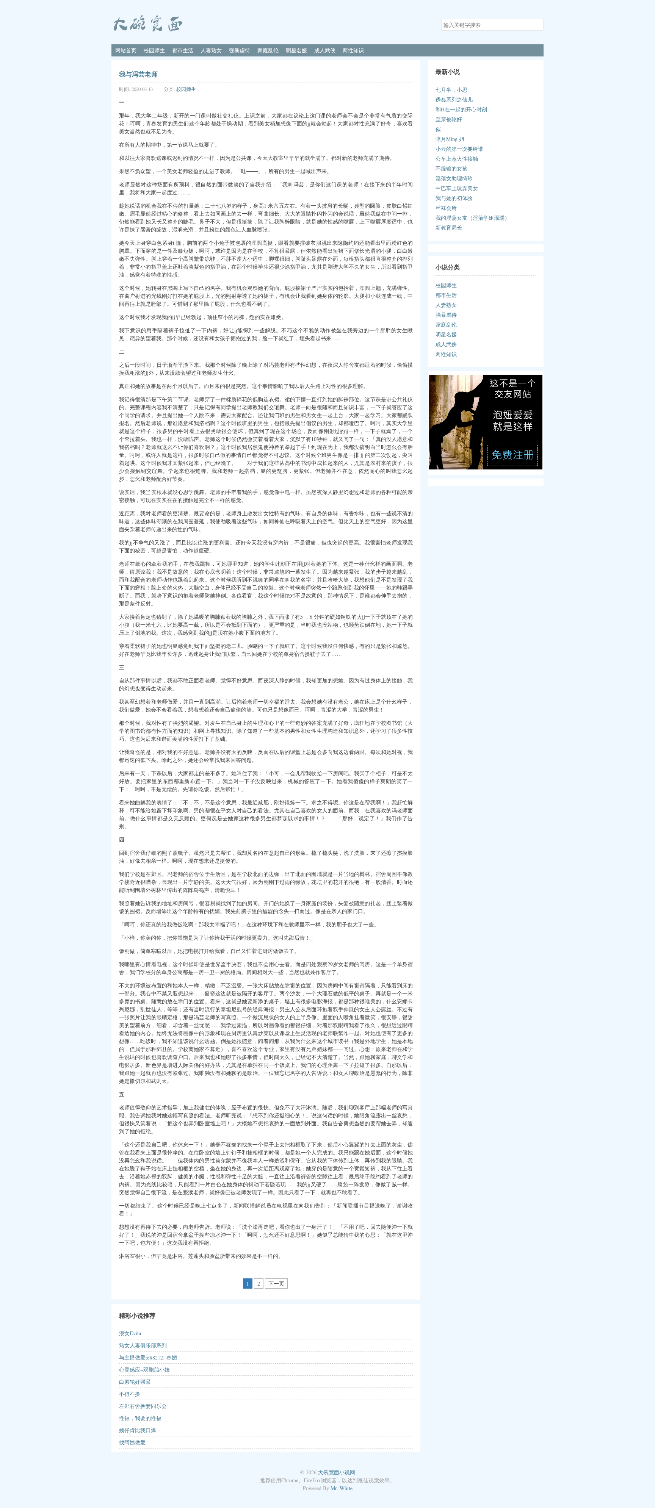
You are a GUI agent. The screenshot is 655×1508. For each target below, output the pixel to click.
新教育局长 (449, 227)
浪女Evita (130, 1333)
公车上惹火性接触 (457, 158)
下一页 (276, 1283)
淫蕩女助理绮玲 (454, 178)
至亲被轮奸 (449, 119)
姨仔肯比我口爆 (137, 1430)
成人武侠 (324, 50)
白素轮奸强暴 (135, 1381)
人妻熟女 (211, 50)
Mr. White (342, 1488)
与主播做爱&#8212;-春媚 (148, 1357)
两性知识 (353, 50)
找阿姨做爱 (132, 1442)
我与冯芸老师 (138, 73)
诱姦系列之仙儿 (454, 99)
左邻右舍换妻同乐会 (143, 1405)
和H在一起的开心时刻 (461, 109)
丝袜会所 (446, 207)
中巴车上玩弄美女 (457, 188)
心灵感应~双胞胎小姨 (144, 1369)
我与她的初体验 (454, 198)
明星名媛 (296, 50)
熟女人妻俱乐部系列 (143, 1345)
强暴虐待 (239, 50)
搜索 (537, 24)
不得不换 (129, 1393)
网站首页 (125, 50)
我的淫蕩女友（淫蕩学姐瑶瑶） (473, 217)
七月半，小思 (451, 89)
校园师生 (154, 50)
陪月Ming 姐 (450, 138)
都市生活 (182, 50)
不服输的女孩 (451, 168)
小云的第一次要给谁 (459, 148)
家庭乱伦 (268, 50)
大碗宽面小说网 (336, 1472)
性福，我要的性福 (140, 1418)
